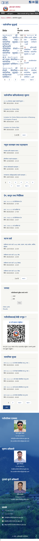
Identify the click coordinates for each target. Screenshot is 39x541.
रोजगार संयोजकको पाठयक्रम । (11, 167)
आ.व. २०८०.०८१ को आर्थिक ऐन (12, 209)
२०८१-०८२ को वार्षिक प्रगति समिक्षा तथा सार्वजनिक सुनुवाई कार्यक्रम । (9, 39)
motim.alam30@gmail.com (20, 499)
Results (5, 309)
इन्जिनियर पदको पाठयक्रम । (11, 159)
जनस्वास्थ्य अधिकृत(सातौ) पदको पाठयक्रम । (15, 175)
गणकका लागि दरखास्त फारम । (11, 151)
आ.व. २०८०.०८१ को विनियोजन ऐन (13, 201)
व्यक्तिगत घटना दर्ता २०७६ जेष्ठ (12, 254)
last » (32, 80)
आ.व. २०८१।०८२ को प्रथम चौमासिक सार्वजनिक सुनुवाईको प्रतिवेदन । (9, 61)
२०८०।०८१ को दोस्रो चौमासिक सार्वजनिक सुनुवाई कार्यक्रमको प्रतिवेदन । (9, 72)
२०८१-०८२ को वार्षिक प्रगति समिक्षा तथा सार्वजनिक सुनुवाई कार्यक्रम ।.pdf (30, 39)
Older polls (6, 307)
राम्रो (14, 296)
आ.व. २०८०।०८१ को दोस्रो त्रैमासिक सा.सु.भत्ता (16, 379)
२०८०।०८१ (18, 72)
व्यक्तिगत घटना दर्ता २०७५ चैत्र (12, 271)
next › (23, 80)
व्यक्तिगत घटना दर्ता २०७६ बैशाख (12, 263)
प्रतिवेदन (8, 18)
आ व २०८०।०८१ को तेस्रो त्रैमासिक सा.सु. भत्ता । (17, 371)
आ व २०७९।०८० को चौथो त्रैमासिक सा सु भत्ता (16, 395)
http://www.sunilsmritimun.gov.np (15, 524)
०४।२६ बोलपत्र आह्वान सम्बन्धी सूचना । (14, 101)
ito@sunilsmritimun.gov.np (20, 469)
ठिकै (14, 299)
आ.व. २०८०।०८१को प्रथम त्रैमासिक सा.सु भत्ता (16, 387)
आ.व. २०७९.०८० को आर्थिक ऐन (12, 225)
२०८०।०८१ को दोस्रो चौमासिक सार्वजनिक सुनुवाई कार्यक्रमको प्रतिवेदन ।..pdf (30, 72)
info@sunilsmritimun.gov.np (20, 438)
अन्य (7, 407)
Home (3, 18)
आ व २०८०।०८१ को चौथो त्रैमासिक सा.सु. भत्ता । (16, 363)
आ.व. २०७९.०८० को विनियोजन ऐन (13, 217)
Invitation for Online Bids (11, 109)
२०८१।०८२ (18, 40)
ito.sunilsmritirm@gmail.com (20, 441)
